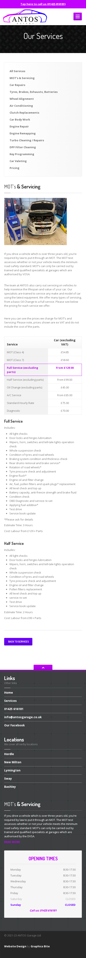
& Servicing (22, 78)
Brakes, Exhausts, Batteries (34, 92)
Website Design (15, 946)
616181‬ (13, 709)
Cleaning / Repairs (27, 140)
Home (8, 692)
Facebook (14, 725)
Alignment (22, 99)
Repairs (17, 85)
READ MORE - (13, 842)
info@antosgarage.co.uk (23, 717)
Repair (19, 126)
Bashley (10, 787)
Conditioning (21, 106)
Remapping (23, 133)
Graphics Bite (40, 946)
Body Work (20, 119)
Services (17, 71)
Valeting (18, 161)
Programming (22, 154)
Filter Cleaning (23, 147)
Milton (12, 762)
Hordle (9, 754)
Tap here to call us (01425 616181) (43, 4)
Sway (8, 778)
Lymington (12, 770)
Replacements (24, 112)
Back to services (18, 641)
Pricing (14, 168)
